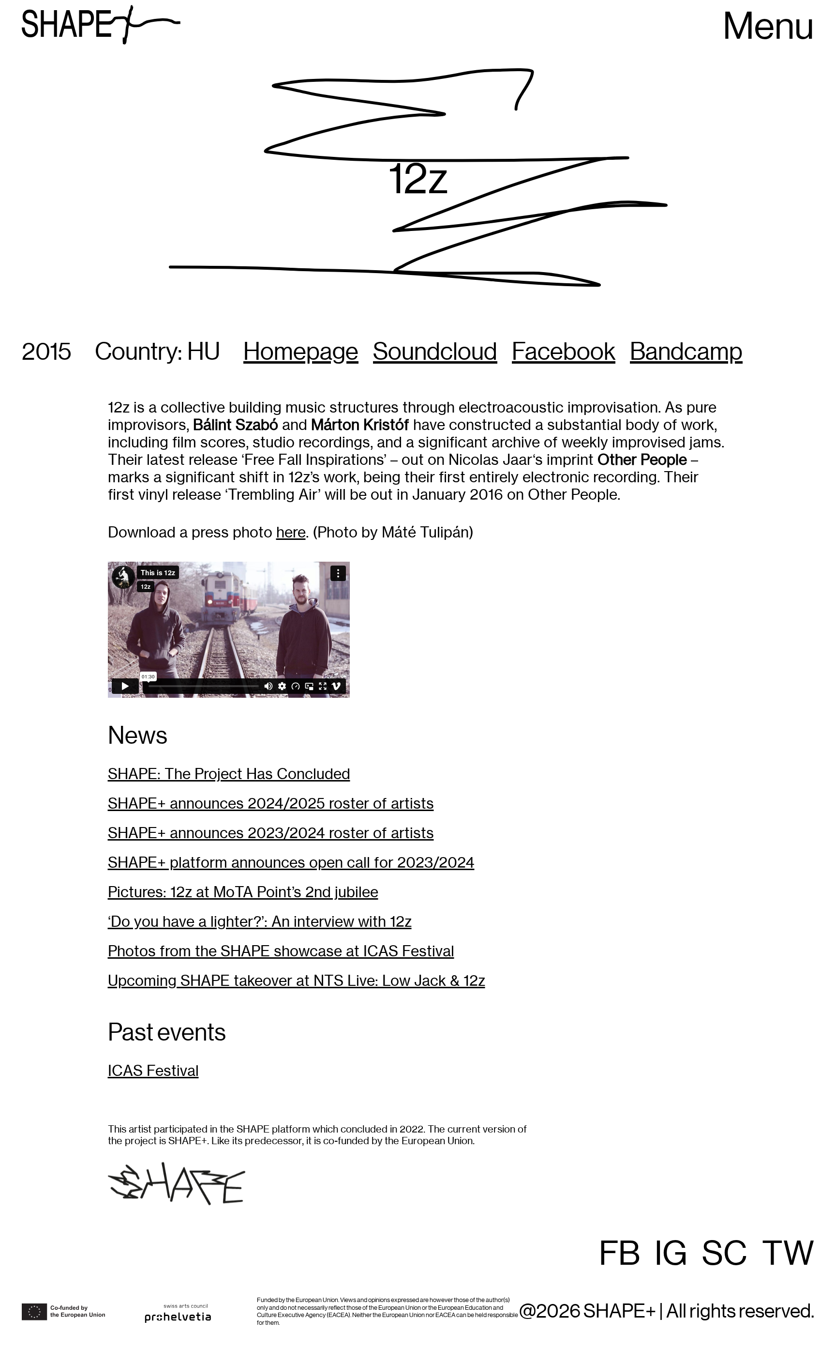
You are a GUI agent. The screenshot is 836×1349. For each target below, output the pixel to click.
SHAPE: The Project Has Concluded (229, 774)
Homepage (300, 352)
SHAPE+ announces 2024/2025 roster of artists (271, 803)
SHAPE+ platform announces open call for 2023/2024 (291, 863)
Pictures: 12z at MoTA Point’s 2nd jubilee (243, 892)
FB (619, 1255)
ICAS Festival (153, 1071)
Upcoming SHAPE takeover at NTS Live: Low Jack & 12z (296, 981)
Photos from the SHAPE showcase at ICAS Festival (281, 951)
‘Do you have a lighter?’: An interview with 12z (260, 922)
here (291, 532)
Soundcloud (435, 352)
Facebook (563, 352)
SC (724, 1255)
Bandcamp (686, 352)
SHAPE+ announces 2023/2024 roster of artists (271, 833)
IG (671, 1255)
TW (788, 1255)
